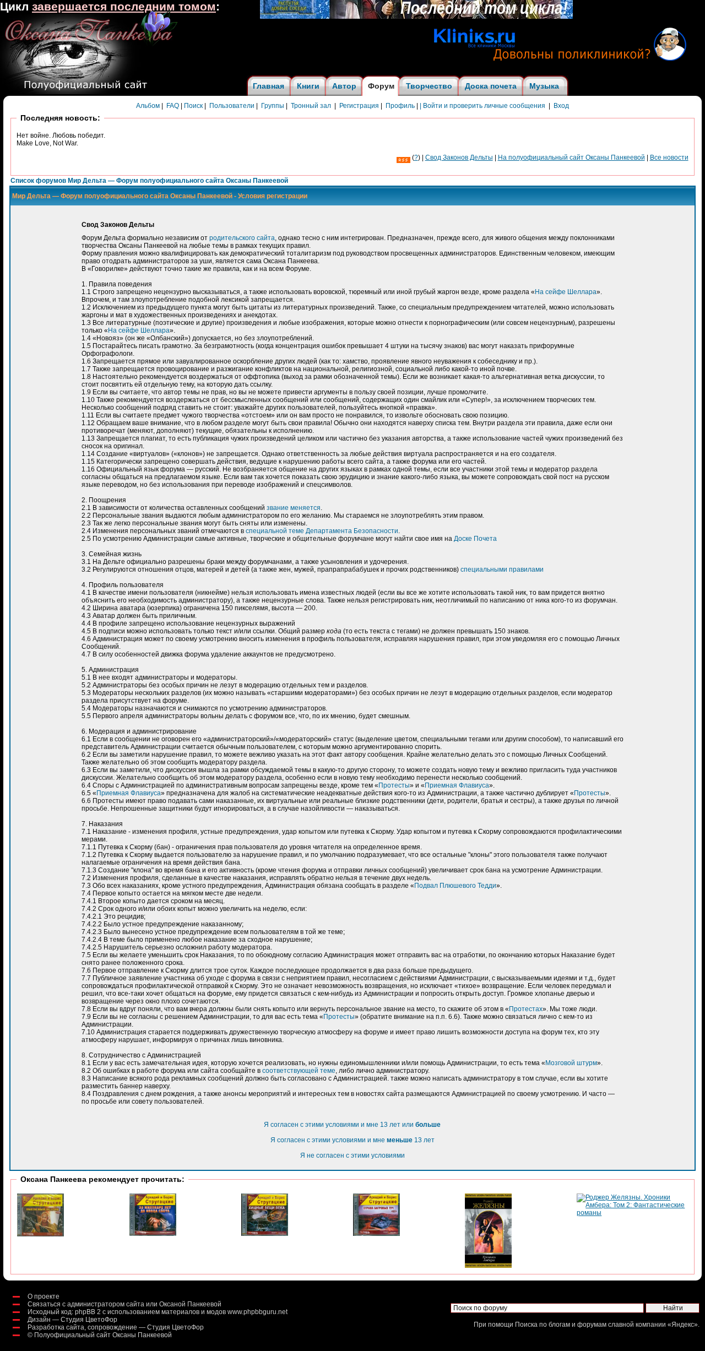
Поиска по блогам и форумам (560, 1324)
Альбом (148, 106)
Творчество (429, 86)
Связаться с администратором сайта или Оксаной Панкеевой (124, 1304)
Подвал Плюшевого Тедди (455, 885)
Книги (308, 86)
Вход (561, 106)
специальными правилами (502, 569)
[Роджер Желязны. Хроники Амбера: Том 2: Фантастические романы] (632, 1213)
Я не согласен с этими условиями (352, 1155)
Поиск (193, 106)
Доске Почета (475, 538)
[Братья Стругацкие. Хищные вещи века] (264, 1234)
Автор (344, 86)
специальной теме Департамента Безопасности (322, 531)
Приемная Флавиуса (457, 785)
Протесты (394, 785)
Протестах (526, 1009)
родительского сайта (242, 238)
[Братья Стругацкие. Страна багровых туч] (376, 1234)
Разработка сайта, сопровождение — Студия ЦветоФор (116, 1327)
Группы (272, 106)
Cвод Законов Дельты (459, 157)
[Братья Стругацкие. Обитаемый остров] (40, 1234)
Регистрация (359, 106)
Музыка (544, 86)
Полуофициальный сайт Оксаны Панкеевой (103, 1335)
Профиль (400, 106)
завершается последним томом (124, 6)
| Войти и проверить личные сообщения (482, 106)
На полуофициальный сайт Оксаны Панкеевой (571, 157)
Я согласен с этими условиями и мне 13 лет (352, 1140)
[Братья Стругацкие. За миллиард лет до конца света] (152, 1234)
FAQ (172, 106)
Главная (268, 86)
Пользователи (231, 106)
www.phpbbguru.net (257, 1312)
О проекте (43, 1296)
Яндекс (682, 1324)
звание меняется (294, 508)
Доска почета (491, 86)
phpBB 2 (88, 1312)
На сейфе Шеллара (565, 292)
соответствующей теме (298, 1071)
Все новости (669, 157)
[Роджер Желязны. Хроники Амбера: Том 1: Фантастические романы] (488, 1265)
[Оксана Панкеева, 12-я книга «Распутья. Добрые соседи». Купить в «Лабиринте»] (416, 16)
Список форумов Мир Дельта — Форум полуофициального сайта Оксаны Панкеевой (149, 181)
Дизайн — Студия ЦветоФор (72, 1319)
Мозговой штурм (571, 1063)
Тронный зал (311, 106)
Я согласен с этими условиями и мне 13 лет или (352, 1124)
